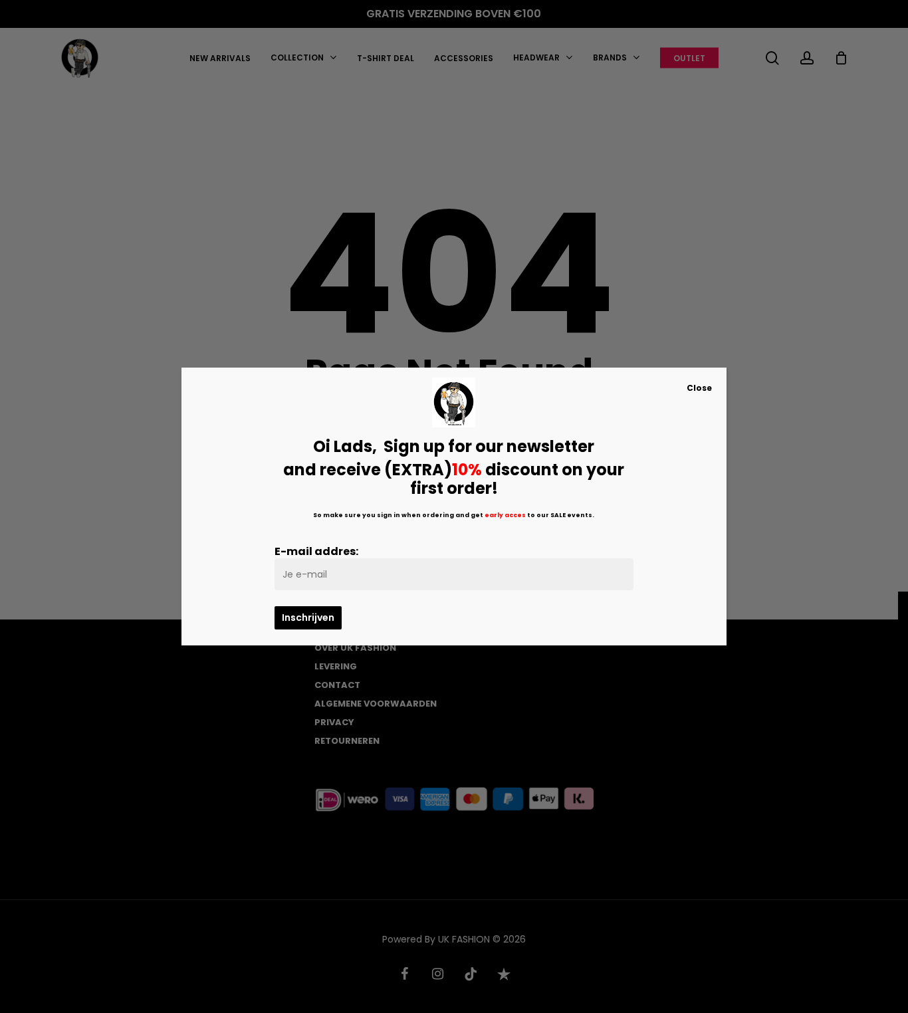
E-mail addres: (316, 551)
